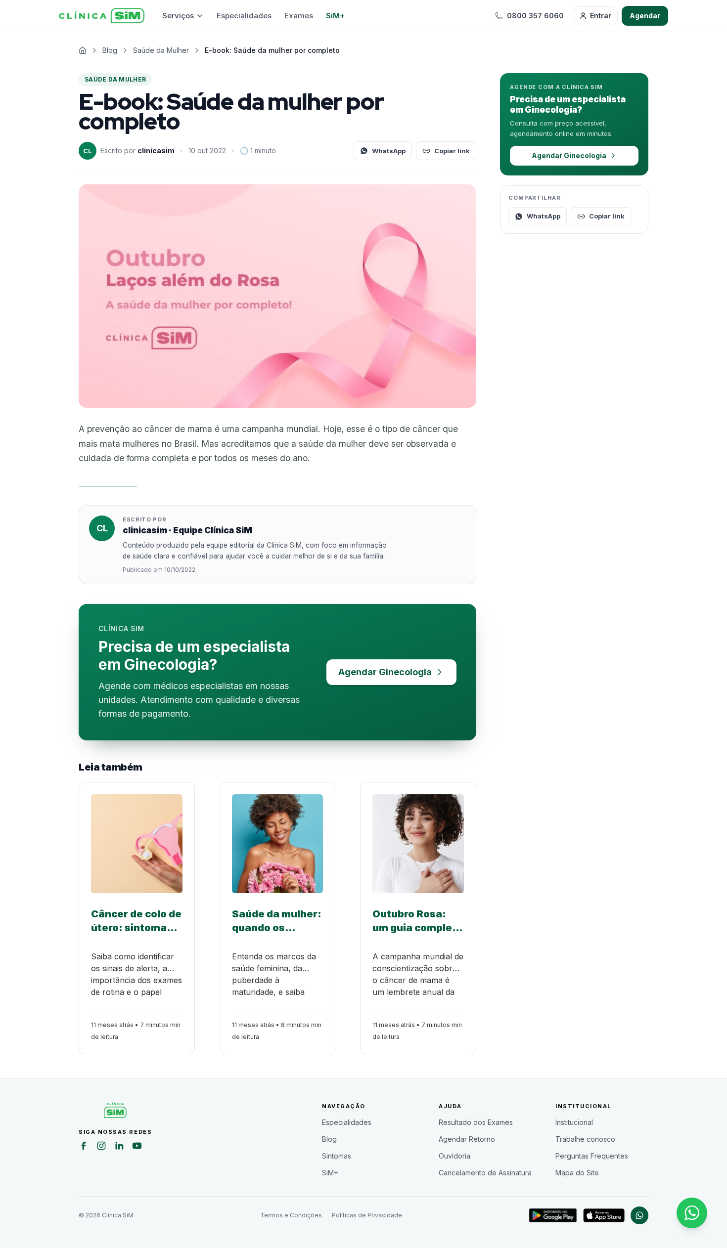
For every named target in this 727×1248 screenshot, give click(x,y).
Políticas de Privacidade (367, 1215)
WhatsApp (389, 151)
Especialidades (244, 15)
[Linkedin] (119, 1147)
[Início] (101, 16)
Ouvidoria (454, 1156)
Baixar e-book (108, 481)
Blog (329, 1139)
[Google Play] (553, 1215)
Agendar (645, 15)
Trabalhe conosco (585, 1139)
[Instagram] (101, 1147)
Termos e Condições (291, 1215)
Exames (298, 15)
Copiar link (452, 151)
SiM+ (335, 15)
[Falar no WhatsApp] (692, 1213)
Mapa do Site (577, 1172)
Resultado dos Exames (476, 1122)
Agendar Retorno (467, 1139)
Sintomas (336, 1156)
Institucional (574, 1122)
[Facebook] (84, 1147)
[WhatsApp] (639, 1215)
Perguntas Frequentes (591, 1156)
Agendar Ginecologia (385, 672)
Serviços (178, 15)
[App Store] (604, 1215)
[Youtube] (137, 1147)
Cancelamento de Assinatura (485, 1172)
